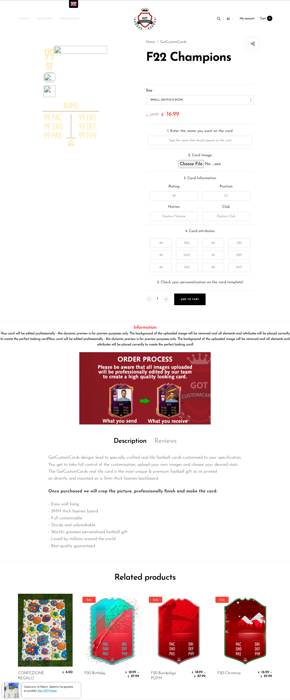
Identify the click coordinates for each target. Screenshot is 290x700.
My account (247, 18)
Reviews (165, 441)
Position (226, 186)
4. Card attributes (200, 231)
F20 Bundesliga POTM (163, 675)
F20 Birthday (94, 673)
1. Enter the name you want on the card (200, 131)
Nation (174, 207)
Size (149, 90)
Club (226, 207)
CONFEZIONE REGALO (31, 675)
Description (130, 441)
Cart (265, 18)
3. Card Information (200, 178)
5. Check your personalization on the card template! (200, 282)
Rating (174, 186)
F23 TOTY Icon (47, 690)
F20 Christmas (229, 673)
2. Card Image (200, 155)
